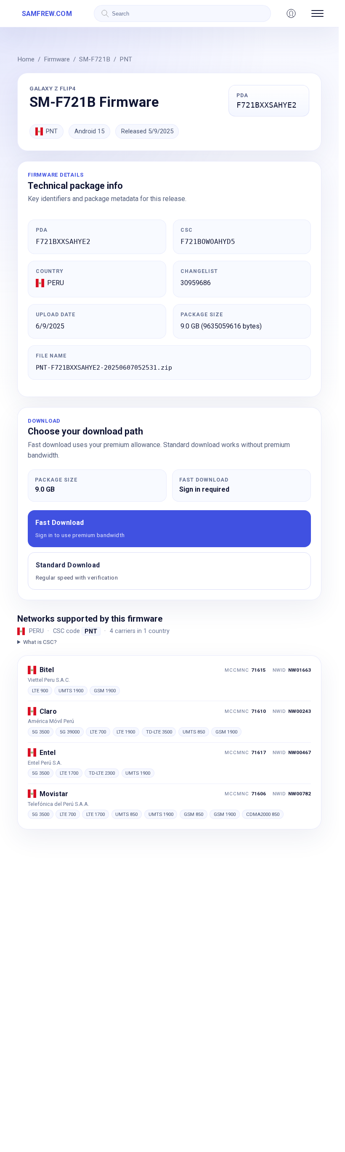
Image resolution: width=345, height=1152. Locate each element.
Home (25, 59)
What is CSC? (40, 641)
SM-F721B (94, 59)
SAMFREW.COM (47, 14)
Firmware (57, 59)
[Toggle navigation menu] (317, 13)
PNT (125, 59)
